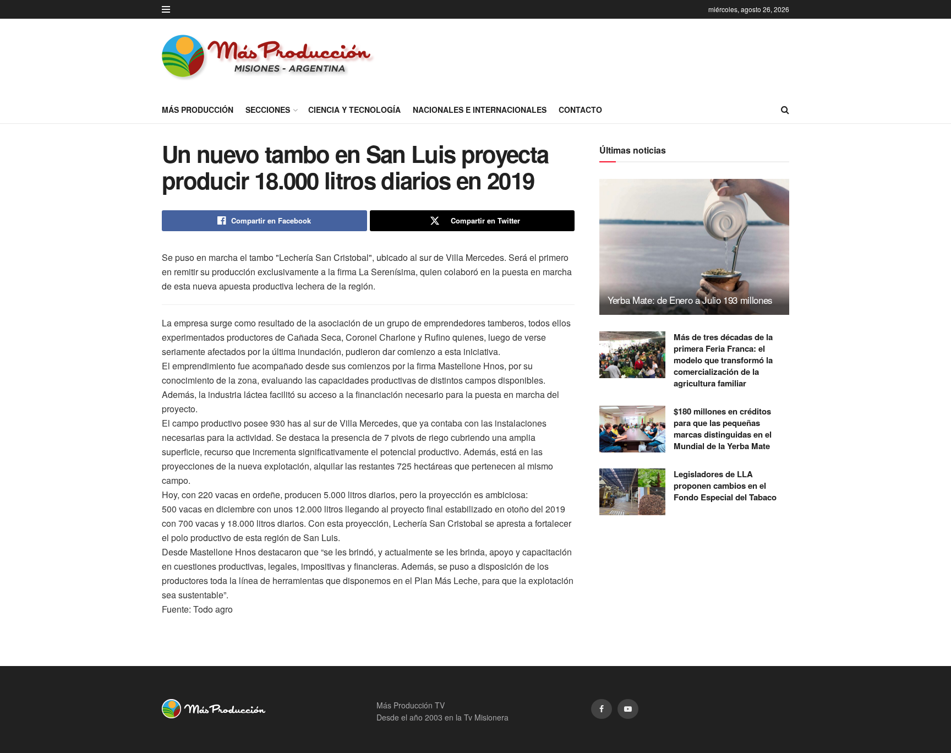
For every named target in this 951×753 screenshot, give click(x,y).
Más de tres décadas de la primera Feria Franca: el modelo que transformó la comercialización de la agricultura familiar (723, 360)
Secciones (267, 109)
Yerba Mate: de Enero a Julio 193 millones (690, 300)
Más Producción (197, 109)
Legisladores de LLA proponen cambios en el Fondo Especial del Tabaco (725, 485)
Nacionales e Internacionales (479, 109)
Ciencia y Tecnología (354, 109)
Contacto (580, 109)
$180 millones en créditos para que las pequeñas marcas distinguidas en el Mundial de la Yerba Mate (723, 428)
